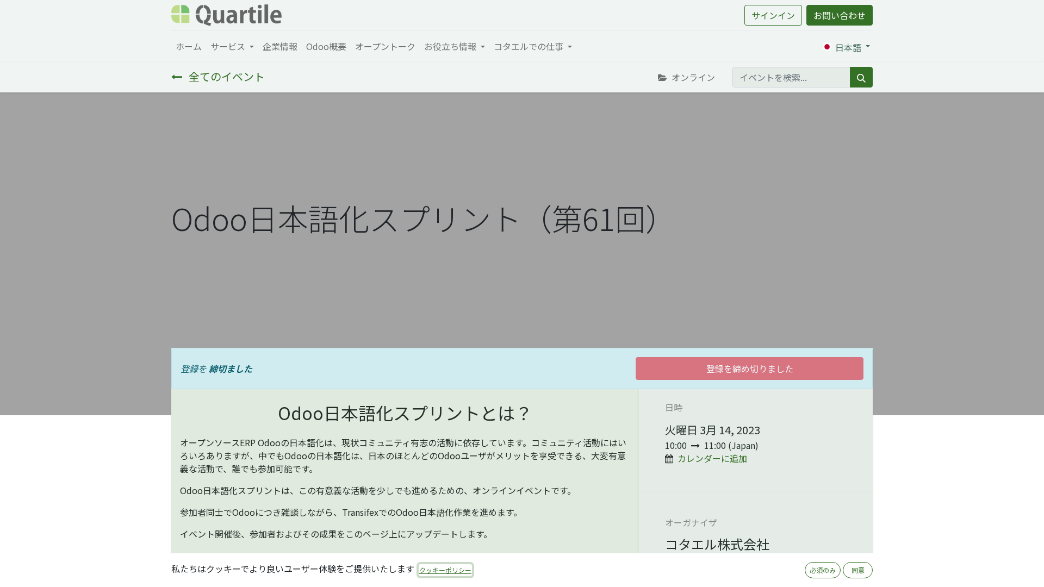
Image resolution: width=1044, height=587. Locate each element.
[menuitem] (188, 46)
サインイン (773, 15)
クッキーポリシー (445, 569)
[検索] (861, 77)
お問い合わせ (839, 15)
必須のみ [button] (823, 569)
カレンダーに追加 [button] (712, 458)
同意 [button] (858, 569)
